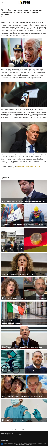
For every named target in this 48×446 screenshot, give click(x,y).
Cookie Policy (30, 429)
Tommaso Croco (6, 17)
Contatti (14, 429)
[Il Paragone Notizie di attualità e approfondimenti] (24, 2)
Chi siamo (8, 429)
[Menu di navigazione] (2, 2)
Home (2, 429)
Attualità (13, 17)
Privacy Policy (21, 429)
